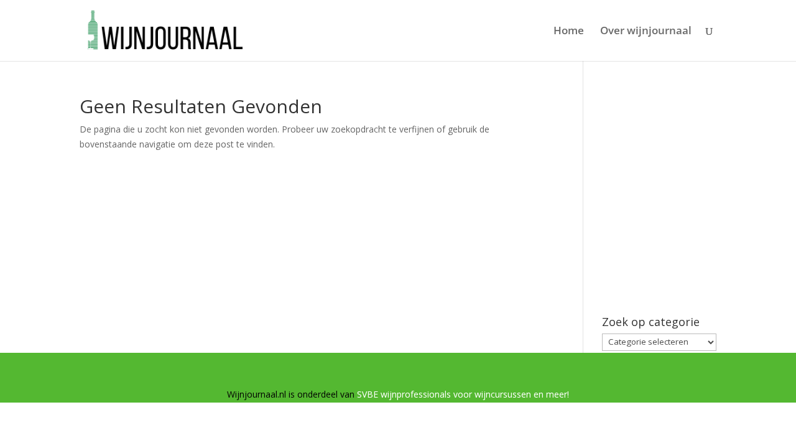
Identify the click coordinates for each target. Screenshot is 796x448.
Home (568, 31)
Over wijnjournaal (646, 31)
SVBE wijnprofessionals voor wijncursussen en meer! (463, 394)
